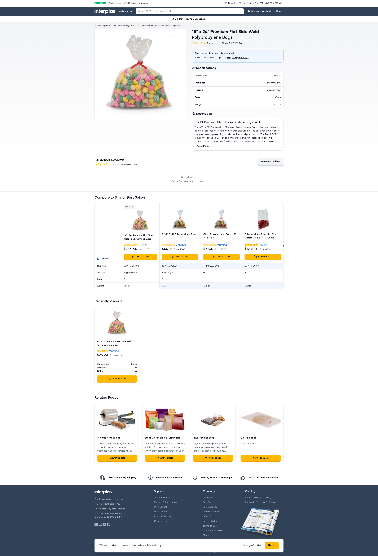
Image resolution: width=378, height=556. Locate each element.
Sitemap (207, 535)
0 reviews (142, 245)
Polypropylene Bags (238, 57)
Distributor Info (211, 512)
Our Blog (207, 502)
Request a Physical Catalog (260, 502)
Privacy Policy (210, 521)
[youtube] (100, 524)
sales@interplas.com (112, 499)
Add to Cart (142, 256)
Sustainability (210, 507)
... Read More (201, 146)
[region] (140, 75)
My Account (160, 507)
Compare (105, 259)
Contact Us (160, 521)
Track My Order (162, 497)
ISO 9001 (207, 516)
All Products (125, 11)
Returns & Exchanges (165, 502)
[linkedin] (96, 524)
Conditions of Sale (213, 531)
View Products (117, 458)
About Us (208, 497)
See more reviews (270, 161)
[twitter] (104, 524)
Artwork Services (163, 516)
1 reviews (263, 245)
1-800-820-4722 (111, 504)
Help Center (160, 512)
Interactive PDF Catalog (258, 497)
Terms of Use (210, 526)
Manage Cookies (252, 545)
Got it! (271, 545)
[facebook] (108, 524)
